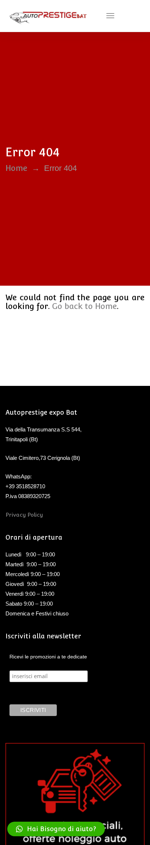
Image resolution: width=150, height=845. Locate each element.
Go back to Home (84, 306)
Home (16, 168)
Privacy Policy (24, 515)
